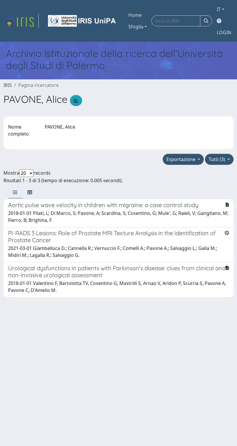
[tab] (15, 192)
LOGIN (224, 32)
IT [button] (219, 9)
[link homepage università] (82, 21)
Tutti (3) (217, 159)
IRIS (7, 85)
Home (135, 15)
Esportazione (181, 159)
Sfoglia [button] (135, 26)
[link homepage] (21, 21)
